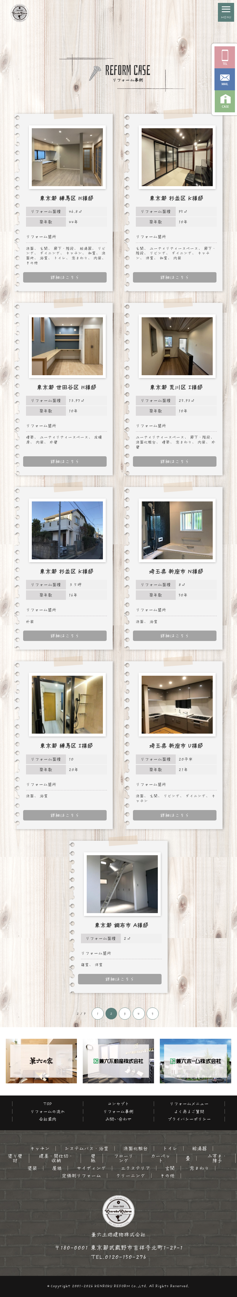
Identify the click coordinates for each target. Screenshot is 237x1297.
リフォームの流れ (47, 1111)
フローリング (124, 1158)
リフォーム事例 (118, 1111)
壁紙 (93, 1158)
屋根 (57, 1168)
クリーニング (130, 1175)
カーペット (161, 1158)
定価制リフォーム (81, 1175)
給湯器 (199, 1148)
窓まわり (199, 1168)
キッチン (40, 1148)
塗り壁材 (15, 1158)
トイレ (170, 1148)
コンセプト (118, 1104)
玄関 (170, 1168)
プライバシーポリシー (189, 1119)
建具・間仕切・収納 (56, 1158)
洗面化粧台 (135, 1148)
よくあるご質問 (189, 1111)
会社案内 (47, 1119)
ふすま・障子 (217, 1158)
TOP (47, 1104)
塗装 (32, 1168)
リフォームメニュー (189, 1104)
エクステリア (135, 1168)
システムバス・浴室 (86, 1148)
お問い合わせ (118, 1119)
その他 (167, 1175)
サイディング (91, 1168)
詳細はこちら (65, 277)
